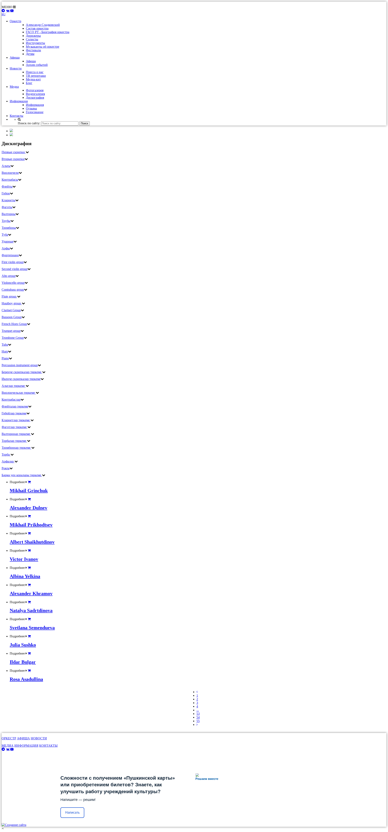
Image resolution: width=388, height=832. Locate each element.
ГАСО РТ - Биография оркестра (47, 32)
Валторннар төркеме (16, 434)
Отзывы (31, 108)
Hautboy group (12, 303)
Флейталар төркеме (15, 406)
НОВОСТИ (39, 738)
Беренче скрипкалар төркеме (22, 372)
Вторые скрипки (13, 159)
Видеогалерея (35, 94)
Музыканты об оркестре (42, 46)
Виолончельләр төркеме (19, 392)
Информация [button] (19, 101)
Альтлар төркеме (14, 385)
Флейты (7, 186)
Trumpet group (11, 331)
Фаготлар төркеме (14, 427)
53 (198, 713)
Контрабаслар (11, 399)
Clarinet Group (11, 310)
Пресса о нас (34, 72)
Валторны (9, 214)
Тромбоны (9, 227)
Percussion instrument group (20, 365)
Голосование (34, 112)
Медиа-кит (33, 79)
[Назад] (197, 692)
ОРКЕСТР (9, 738)
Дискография (35, 97)
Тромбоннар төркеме (16, 447)
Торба (6, 454)
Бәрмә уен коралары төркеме (22, 475)
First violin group (13, 262)
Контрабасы (10, 179)
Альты (6, 166)
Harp (5, 351)
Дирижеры (33, 35)
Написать (72, 812)
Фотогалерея (34, 90)
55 (198, 721)
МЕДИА (8, 745)
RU (3, 14)
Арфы (6, 248)
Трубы (6, 221)
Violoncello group (13, 282)
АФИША (23, 738)
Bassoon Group (12, 317)
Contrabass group (13, 289)
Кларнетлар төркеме (16, 420)
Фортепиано (10, 255)
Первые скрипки (14, 152)
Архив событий (37, 65)
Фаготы (7, 207)
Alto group (9, 276)
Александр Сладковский (43, 24)
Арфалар (8, 461)
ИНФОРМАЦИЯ (26, 745)
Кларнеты (8, 200)
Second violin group (14, 269)
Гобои (6, 193)
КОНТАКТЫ (48, 745)
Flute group (9, 296)
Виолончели (10, 172)
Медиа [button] (14, 86)
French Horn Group (14, 324)
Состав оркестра (37, 28)
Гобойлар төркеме (14, 413)
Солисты (32, 39)
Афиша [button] (15, 57)
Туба (5, 234)
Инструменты (35, 43)
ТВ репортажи (36, 75)
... (197, 710)
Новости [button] (16, 68)
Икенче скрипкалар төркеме (21, 379)
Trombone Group (13, 337)
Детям (30, 54)
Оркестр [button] (15, 21)
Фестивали (33, 50)
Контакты (16, 115)
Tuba (5, 344)
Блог (29, 83)
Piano (5, 358)
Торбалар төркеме (14, 440)
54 (198, 717)
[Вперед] (197, 724)
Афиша (31, 61)
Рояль (5, 468)
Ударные (8, 241)
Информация (35, 105)
